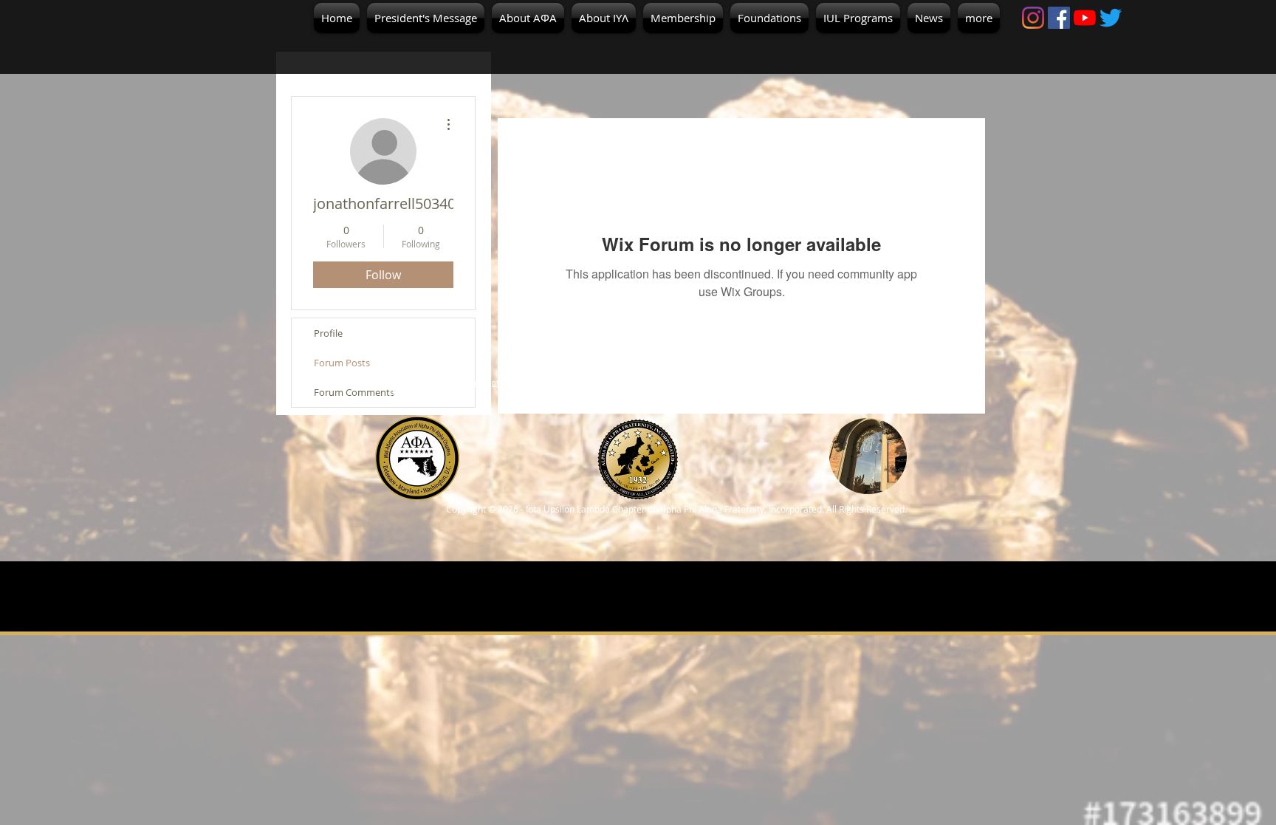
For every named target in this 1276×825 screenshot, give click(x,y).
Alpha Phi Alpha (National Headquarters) (867, 383)
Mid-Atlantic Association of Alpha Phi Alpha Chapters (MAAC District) (417, 387)
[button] (528, 18)
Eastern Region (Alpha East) (639, 387)
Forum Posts (342, 362)
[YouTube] (1085, 18)
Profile (328, 333)
